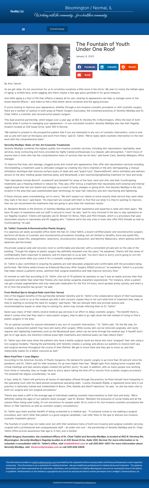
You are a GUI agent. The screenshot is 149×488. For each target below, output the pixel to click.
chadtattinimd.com (74, 443)
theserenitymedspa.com (45, 447)
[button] (23, 29)
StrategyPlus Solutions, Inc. (85, 483)
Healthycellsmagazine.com (44, 462)
